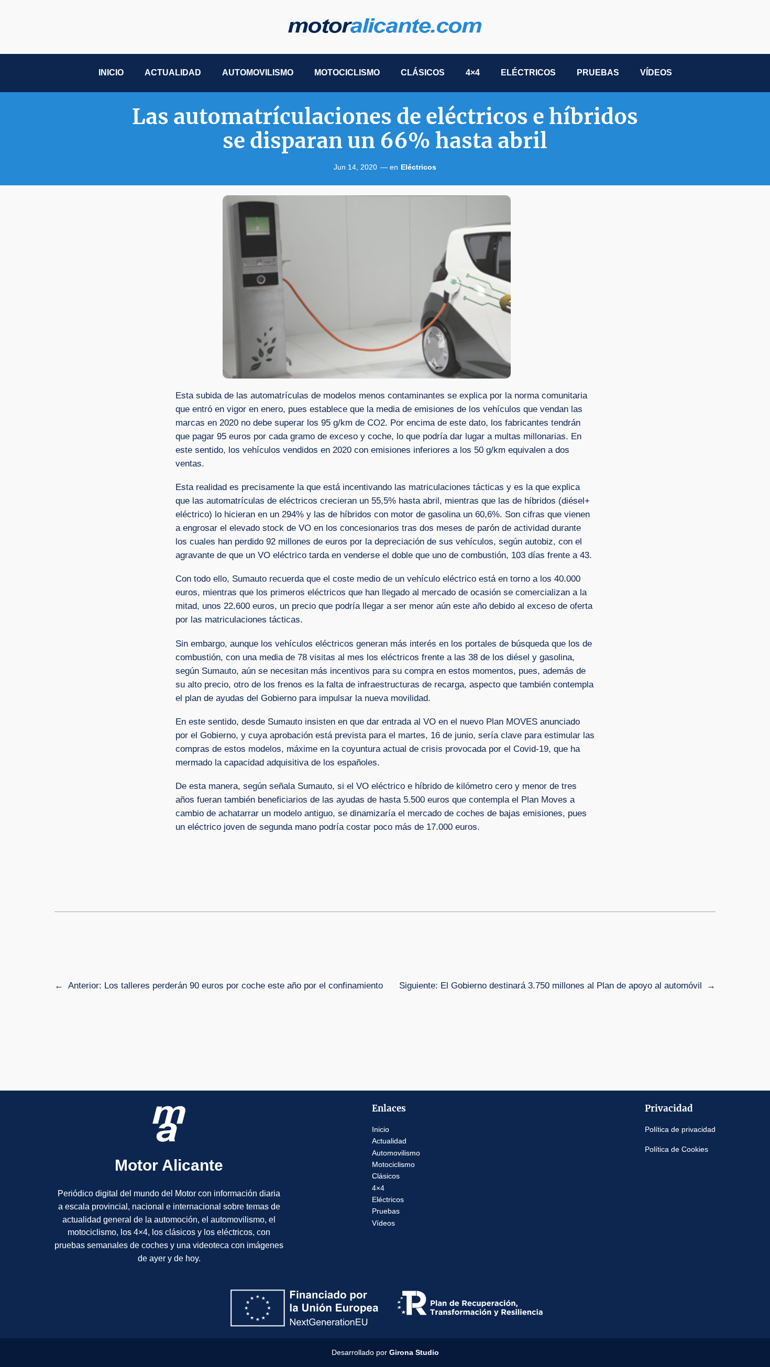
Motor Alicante (169, 1165)
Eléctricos (418, 167)
